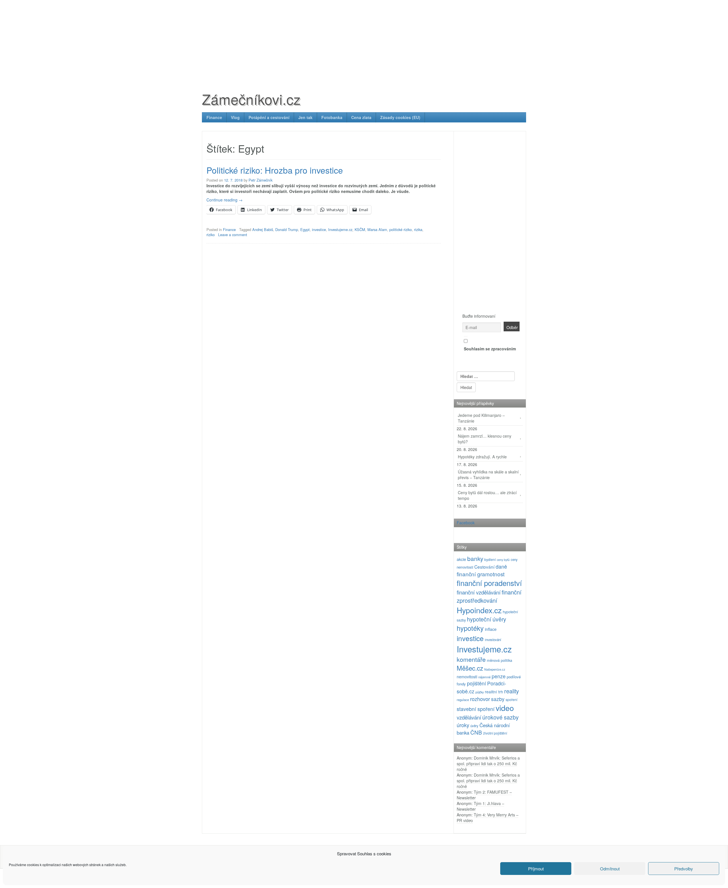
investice (319, 229)
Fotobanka (331, 117)
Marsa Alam (377, 229)
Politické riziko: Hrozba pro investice (274, 170)
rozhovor (480, 698)
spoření (511, 699)
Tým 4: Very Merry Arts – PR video (487, 817)
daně (501, 566)
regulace (463, 699)
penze (499, 676)
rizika (418, 229)
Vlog (235, 117)
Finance (214, 117)
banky (475, 558)
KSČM (360, 229)
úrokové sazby (500, 717)
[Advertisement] (364, 40)
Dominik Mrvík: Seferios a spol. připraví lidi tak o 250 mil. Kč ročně (488, 763)
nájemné (484, 677)
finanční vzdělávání (478, 592)
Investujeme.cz (340, 229)
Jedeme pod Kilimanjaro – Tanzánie (481, 418)
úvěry (474, 725)
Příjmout (536, 869)
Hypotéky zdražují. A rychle (482, 456)
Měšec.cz (470, 667)
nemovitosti (467, 676)
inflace (491, 629)
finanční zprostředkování (489, 596)
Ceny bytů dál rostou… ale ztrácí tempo (487, 495)
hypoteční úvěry (486, 619)
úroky (463, 725)
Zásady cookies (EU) (400, 117)
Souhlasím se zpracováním (490, 349)
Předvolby (683, 869)
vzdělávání (469, 717)
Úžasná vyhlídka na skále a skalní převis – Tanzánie (488, 474)
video (505, 707)
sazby (497, 698)
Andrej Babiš (262, 229)
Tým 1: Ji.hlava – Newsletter (480, 806)
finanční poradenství (489, 582)
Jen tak (305, 117)
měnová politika (499, 660)
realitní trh (494, 691)
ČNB (476, 732)
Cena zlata (361, 117)
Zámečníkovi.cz (251, 99)
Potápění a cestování (269, 117)
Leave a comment (232, 234)
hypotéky (470, 628)
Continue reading (224, 200)
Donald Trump (286, 229)
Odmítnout (610, 869)
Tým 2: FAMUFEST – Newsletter (484, 794)
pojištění (476, 683)
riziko (210, 234)
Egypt (305, 229)
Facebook (466, 522)
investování (493, 639)
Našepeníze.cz (494, 669)
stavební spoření (476, 708)
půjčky (479, 692)
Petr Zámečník (260, 180)
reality (511, 691)
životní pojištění (495, 733)
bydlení (490, 559)
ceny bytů (503, 560)
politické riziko (400, 229)
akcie (461, 559)
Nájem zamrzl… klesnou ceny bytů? (484, 438)
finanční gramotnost (480, 574)
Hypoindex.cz (479, 609)
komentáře (471, 659)
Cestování (484, 566)
